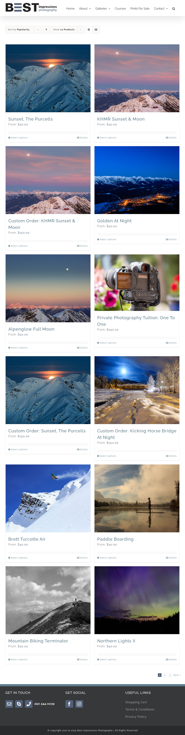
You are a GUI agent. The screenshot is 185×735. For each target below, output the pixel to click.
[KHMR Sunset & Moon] (136, 78)
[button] (173, 8)
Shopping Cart (136, 702)
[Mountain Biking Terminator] (48, 600)
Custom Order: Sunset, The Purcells (47, 430)
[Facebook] (69, 704)
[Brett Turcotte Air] (48, 498)
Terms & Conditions (139, 709)
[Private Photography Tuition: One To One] (136, 282)
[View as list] (96, 29)
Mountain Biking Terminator (38, 641)
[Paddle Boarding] (136, 498)
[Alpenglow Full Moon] (48, 288)
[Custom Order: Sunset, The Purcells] (48, 390)
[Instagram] (79, 704)
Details (83, 137)
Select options (19, 137)
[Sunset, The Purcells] (48, 78)
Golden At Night (114, 220)
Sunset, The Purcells (30, 119)
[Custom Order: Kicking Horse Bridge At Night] (136, 390)
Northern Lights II (116, 641)
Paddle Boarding (115, 539)
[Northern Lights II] (136, 600)
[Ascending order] (46, 29)
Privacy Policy (136, 716)
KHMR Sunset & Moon (121, 119)
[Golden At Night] (136, 180)
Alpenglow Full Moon (31, 329)
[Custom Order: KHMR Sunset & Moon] (48, 180)
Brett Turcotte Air (27, 539)
